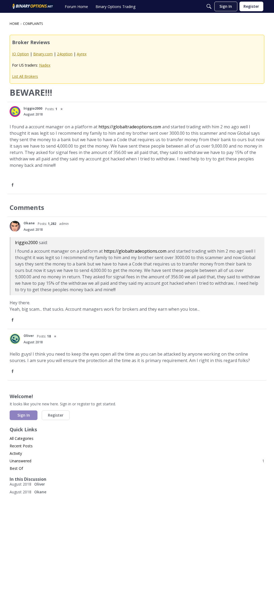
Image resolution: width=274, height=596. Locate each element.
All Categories (21, 438)
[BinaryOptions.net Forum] (33, 6)
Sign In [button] (23, 415)
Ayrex (81, 53)
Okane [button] (29, 223)
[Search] (209, 6)
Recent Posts (21, 445)
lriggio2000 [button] (33, 108)
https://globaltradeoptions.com (129, 127)
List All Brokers (25, 76)
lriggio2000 (26, 242)
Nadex (44, 65)
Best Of (16, 468)
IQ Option (20, 53)
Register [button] (55, 415)
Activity (16, 453)
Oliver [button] (29, 335)
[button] (15, 111)
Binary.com (43, 53)
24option (65, 53)
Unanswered (137, 460)
